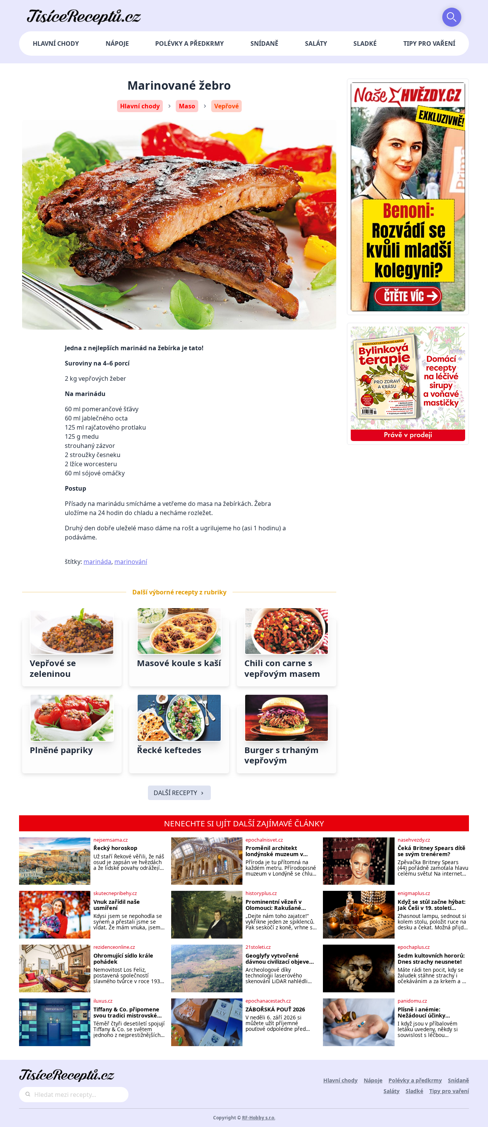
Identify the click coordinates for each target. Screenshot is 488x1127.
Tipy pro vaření (429, 43)
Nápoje (117, 43)
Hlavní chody (56, 43)
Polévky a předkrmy (189, 43)
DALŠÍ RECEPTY (175, 793)
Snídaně (264, 43)
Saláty (316, 43)
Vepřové (226, 106)
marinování (130, 561)
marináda (97, 561)
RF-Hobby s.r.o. (258, 1117)
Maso (187, 106)
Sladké (365, 43)
